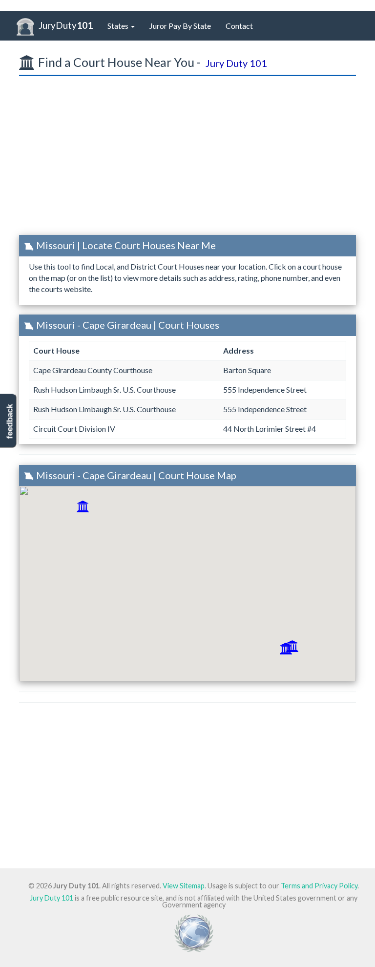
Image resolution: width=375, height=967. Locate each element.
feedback (9, 421)
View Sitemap (184, 886)
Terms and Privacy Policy (319, 886)
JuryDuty (66, 25)
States (118, 25)
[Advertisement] (187, 158)
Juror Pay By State (180, 25)
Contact (239, 25)
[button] (83, 506)
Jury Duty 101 (51, 898)
